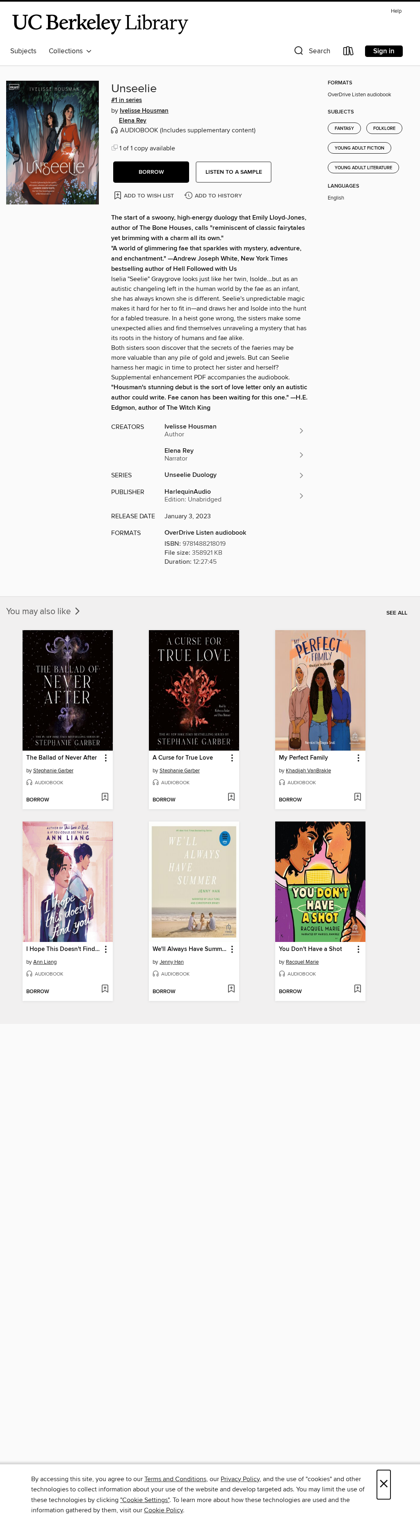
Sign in (384, 51)
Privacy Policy (240, 1479)
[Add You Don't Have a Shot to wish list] (357, 989)
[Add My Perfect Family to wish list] (357, 797)
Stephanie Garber (53, 770)
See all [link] (396, 613)
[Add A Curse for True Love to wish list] (231, 797)
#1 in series (126, 100)
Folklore (384, 129)
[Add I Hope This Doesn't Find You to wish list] (105, 989)
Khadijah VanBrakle (308, 770)
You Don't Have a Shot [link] (310, 949)
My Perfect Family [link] (303, 758)
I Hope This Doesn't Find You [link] (63, 949)
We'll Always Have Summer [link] (190, 949)
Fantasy (344, 129)
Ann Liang (45, 962)
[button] (311, 53)
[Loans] (348, 53)
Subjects (23, 51)
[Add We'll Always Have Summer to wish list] (231, 989)
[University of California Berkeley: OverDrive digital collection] (100, 24)
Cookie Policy (163, 1510)
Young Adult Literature (363, 168)
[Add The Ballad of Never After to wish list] (105, 797)
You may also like (39, 611)
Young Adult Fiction (359, 148)
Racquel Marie (302, 962)
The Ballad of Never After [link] (61, 758)
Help (396, 11)
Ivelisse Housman (144, 111)
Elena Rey (132, 121)
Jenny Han (172, 962)
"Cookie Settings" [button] (144, 1500)
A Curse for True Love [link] (183, 758)
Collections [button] (67, 51)
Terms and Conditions (175, 1479)
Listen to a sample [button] (233, 172)
